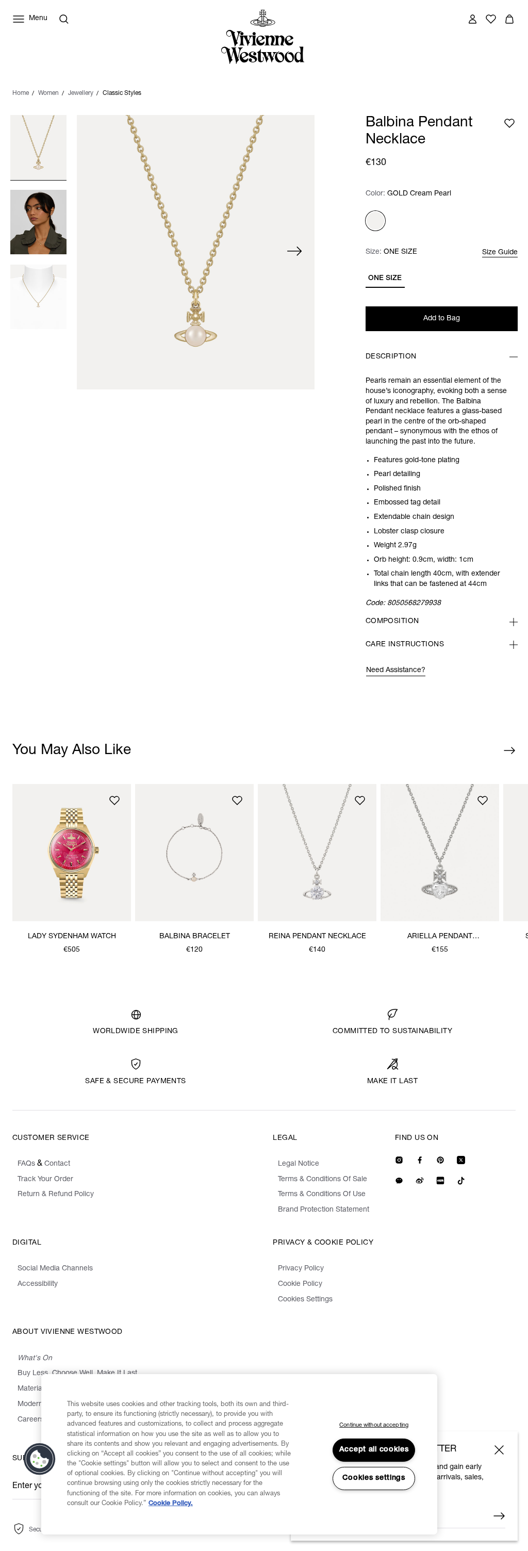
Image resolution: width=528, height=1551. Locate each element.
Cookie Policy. (170, 1503)
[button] (39, 1459)
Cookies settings (373, 1478)
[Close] (499, 1450)
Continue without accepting (373, 1425)
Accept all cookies (374, 1450)
